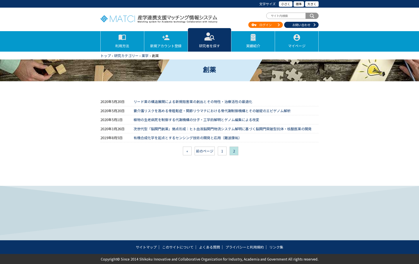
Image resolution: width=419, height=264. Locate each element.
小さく (285, 4)
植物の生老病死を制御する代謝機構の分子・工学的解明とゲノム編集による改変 (196, 119)
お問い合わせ (301, 25)
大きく (311, 4)
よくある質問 (209, 247)
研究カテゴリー (126, 55)
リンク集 (276, 247)
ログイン (265, 25)
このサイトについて (178, 247)
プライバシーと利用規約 (244, 247)
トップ (105, 55)
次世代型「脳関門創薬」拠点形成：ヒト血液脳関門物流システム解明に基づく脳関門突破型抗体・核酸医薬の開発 (223, 128)
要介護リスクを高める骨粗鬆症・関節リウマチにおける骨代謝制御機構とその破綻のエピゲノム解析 (212, 110)
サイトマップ (146, 247)
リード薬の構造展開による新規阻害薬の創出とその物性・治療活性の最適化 (193, 101)
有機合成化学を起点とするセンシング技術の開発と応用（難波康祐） (188, 137)
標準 (299, 4)
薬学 (145, 55)
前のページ (204, 151)
